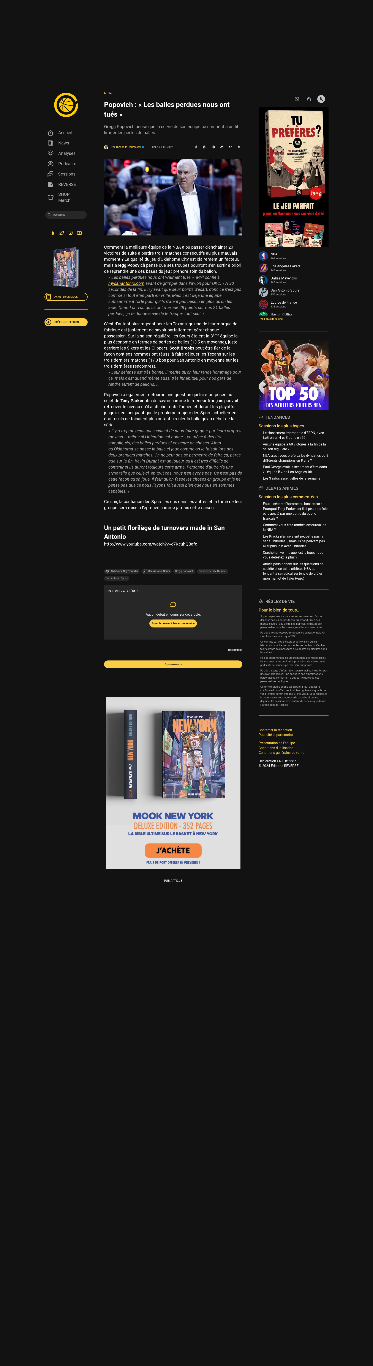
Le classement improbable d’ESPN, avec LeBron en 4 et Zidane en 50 (293, 435)
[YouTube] (79, 233)
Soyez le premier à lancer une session (173, 623)
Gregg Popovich (184, 571)
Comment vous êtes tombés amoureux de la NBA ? (294, 527)
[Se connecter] (321, 99)
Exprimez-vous (173, 664)
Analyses (67, 153)
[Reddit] (222, 147)
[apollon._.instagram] (70, 233)
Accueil (65, 132)
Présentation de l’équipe (277, 743)
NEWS (109, 93)
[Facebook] (196, 147)
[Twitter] (61, 233)
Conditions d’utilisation (276, 748)
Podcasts (67, 163)
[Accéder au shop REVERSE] (309, 99)
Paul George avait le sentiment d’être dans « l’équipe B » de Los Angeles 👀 (295, 469)
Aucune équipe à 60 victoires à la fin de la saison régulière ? (294, 446)
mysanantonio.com (126, 283)
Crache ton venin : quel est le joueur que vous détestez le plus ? (293, 554)
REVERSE (67, 184)
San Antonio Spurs (117, 578)
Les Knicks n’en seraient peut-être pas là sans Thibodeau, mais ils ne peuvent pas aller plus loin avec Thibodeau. (294, 541)
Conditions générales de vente (281, 753)
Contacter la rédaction (275, 730)
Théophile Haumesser (129, 147)
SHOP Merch (64, 197)
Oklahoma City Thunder (212, 571)
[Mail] (231, 147)
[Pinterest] (213, 147)
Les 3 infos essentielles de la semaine (291, 478)
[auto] (297, 99)
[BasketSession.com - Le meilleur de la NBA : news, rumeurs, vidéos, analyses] (66, 105)
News (63, 143)
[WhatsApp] (205, 147)
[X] (239, 147)
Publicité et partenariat (276, 735)
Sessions (66, 174)
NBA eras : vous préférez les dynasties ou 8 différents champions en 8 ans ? (295, 457)
